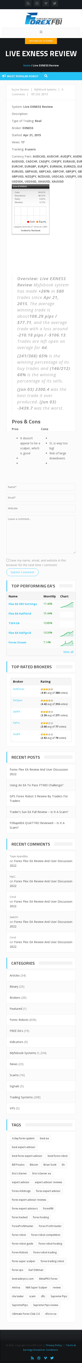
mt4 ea (16, 1287)
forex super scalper (23, 1261)
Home (26, 65)
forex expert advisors (25, 1208)
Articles (15, 975)
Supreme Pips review (45, 1305)
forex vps (17, 1270)
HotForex (18, 689)
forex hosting (41, 1217)
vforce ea (50, 1314)
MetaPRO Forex (48, 1278)
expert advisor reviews (48, 1182)
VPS (12, 1108)
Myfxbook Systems (41, 40)
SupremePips (20, 1305)
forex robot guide (22, 1243)
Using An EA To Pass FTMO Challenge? (36, 785)
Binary (14, 986)
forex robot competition (45, 1235)
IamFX (16, 711)
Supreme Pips (59, 1296)
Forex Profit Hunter (50, 1226)
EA (63, 1164)
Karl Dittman (36, 1270)
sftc (43, 1296)
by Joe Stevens (20, 89)
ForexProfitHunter (22, 1226)
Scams (14, 1075)
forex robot (19, 1235)
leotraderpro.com (23, 1278)
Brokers (15, 998)
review (57, 1287)
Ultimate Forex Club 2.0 (26, 1314)
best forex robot (57, 1156)
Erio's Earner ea (41, 1173)
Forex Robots (19, 1020)
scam (32, 1296)
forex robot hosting (50, 1243)
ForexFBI (48, 1208)
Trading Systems (21, 1097)
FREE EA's (16, 1031)
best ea (44, 1138)
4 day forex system (23, 1138)
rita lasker (18, 1296)
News (13, 1064)
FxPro (16, 723)
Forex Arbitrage (21, 1191)
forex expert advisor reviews (29, 1200)
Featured (16, 1009)
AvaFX (16, 734)
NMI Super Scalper (36, 1287)
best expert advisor (23, 1147)
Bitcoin (34, 1164)
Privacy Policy (54, 1345)
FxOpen (17, 700)
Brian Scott (50, 1164)
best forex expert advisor (27, 1156)
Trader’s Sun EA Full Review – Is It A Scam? (39, 812)
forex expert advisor (48, 1191)
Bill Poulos (18, 1164)
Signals (14, 1086)
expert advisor (20, 1182)
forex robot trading (45, 1252)
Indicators (16, 1042)
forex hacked (20, 1217)
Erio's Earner (19, 1173)
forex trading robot (52, 1261)
